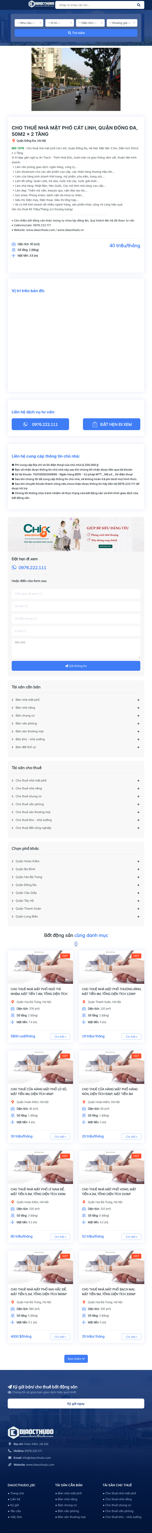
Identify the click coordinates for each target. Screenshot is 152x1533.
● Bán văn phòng (67, 1511)
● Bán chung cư (66, 1505)
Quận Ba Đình (25, 869)
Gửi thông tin (77, 666)
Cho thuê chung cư (28, 796)
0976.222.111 (32, 567)
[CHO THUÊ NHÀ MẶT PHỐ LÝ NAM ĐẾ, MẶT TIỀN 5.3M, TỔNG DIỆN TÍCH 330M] (40, 1167)
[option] (76, 79)
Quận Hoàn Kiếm (27, 861)
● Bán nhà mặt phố (68, 1493)
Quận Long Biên (27, 916)
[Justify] (138, 5)
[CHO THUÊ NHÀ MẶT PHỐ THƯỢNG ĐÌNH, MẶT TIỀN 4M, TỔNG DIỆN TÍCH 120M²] (111, 967)
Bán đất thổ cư (26, 747)
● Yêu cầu (14, 1511)
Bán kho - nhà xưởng (30, 739)
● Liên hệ (14, 1499)
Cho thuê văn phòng (30, 804)
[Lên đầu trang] (139, 1512)
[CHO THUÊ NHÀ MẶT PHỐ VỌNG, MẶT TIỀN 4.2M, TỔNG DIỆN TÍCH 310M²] (111, 1167)
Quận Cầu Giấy (26, 893)
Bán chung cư (25, 715)
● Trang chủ (16, 1493)
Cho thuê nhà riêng (29, 788)
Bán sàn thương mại (30, 731)
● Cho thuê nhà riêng (117, 1499)
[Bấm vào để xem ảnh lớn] (76, 79)
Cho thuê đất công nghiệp (33, 828)
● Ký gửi (13, 1505)
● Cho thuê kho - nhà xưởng (122, 1517)
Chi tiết (59, 1037)
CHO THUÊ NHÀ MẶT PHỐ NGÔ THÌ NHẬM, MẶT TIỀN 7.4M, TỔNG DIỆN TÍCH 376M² (39, 993)
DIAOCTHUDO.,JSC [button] (21, 1485)
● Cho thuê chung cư (117, 1505)
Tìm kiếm (78, 33)
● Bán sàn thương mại (70, 1517)
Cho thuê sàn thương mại (33, 812)
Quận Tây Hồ (25, 901)
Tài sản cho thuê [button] (117, 1485)
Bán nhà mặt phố (28, 700)
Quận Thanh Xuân (28, 908)
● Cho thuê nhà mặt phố (119, 1493)
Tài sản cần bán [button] (69, 1485)
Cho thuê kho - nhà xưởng (34, 820)
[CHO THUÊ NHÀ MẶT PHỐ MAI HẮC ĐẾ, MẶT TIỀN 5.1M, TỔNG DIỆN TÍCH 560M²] (40, 1267)
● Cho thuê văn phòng (118, 1511)
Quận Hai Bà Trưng (29, 877)
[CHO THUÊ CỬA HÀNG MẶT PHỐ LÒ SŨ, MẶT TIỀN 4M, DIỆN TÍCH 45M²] (40, 1067)
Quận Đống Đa (26, 885)
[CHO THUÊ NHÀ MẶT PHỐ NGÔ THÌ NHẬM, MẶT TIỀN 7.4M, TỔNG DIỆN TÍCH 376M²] (40, 967)
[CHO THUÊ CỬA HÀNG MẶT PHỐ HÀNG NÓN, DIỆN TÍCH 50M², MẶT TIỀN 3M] (111, 1067)
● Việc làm (15, 1517)
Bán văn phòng (26, 723)
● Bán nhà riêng (66, 1499)
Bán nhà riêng (25, 707)
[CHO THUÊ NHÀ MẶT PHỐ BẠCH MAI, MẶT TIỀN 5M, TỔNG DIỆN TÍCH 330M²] (111, 1267)
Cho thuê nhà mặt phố (31, 780)
